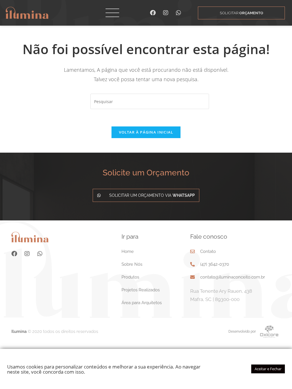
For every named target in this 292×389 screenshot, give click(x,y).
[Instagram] (166, 13)
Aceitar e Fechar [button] (268, 368)
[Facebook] (153, 13)
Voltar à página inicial (146, 132)
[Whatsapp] (178, 13)
